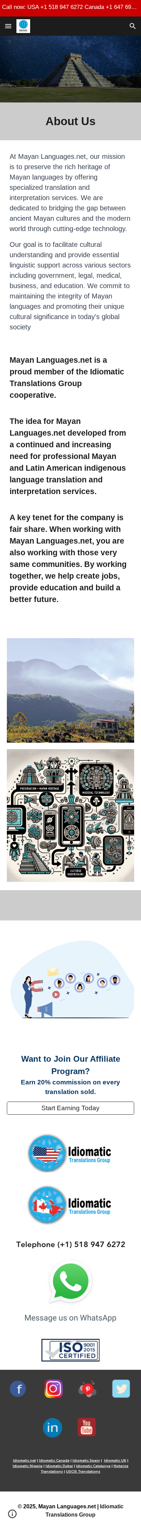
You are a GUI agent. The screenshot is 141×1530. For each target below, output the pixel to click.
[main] (70, 121)
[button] (8, 26)
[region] (70, 8)
